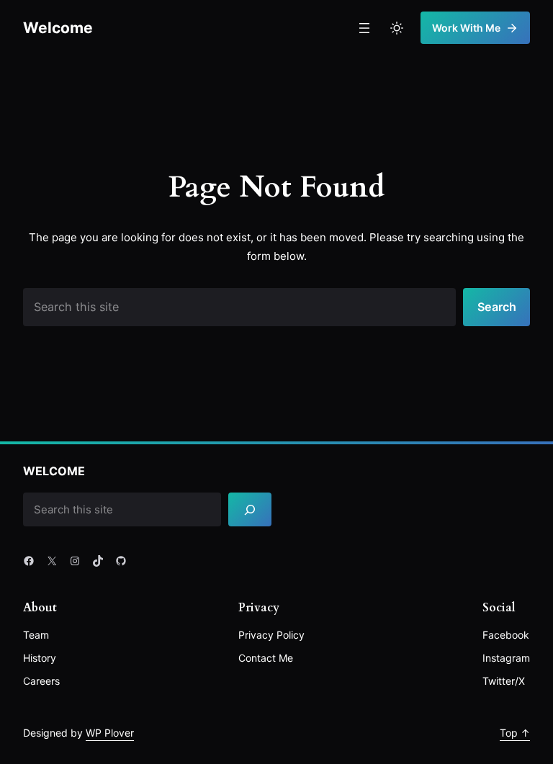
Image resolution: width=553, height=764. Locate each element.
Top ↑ (515, 733)
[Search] (249, 509)
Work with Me (466, 28)
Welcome (58, 27)
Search (496, 307)
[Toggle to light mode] (397, 28)
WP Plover (110, 733)
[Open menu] (364, 28)
